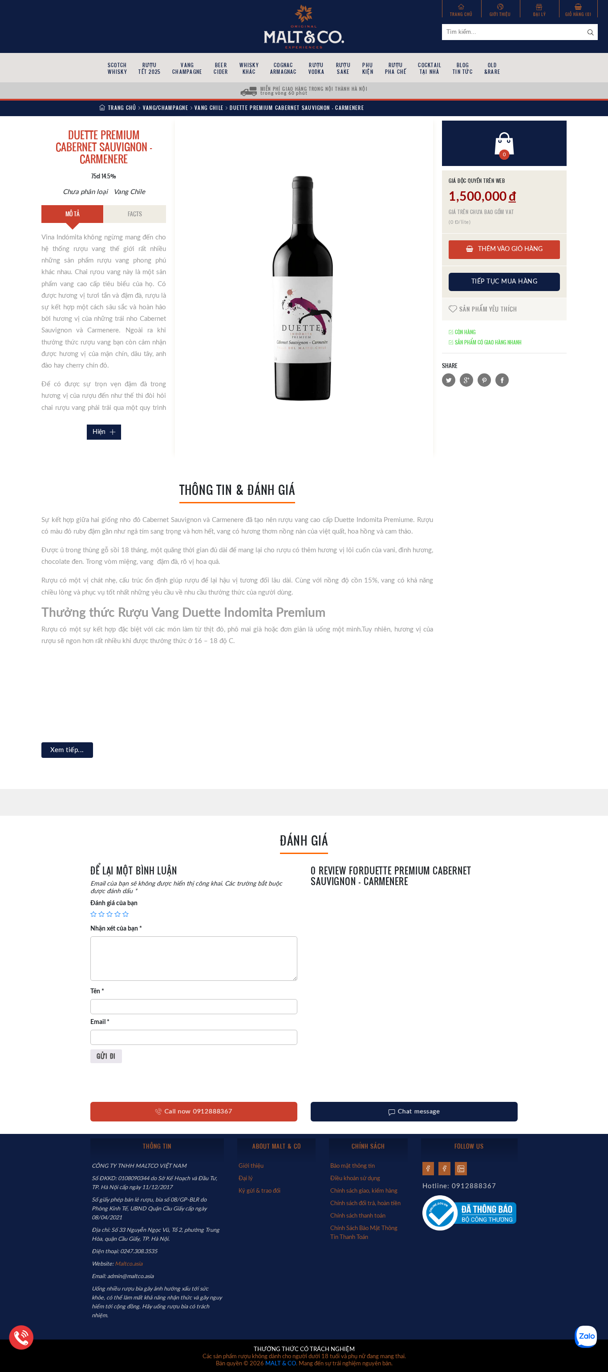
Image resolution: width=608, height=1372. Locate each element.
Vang (187, 68)
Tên (97, 991)
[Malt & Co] (304, 25)
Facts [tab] (135, 214)
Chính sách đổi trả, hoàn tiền (365, 1203)
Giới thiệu (500, 14)
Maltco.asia (129, 1264)
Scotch (117, 68)
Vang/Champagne (165, 107)
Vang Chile (209, 107)
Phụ (367, 68)
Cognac (283, 68)
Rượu (149, 68)
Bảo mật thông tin (352, 1166)
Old (492, 68)
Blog (463, 68)
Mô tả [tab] (72, 214)
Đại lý (539, 14)
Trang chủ (461, 14)
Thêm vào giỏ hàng (509, 249)
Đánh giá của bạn (114, 903)
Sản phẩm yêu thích (487, 309)
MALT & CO (280, 1364)
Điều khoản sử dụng (355, 1178)
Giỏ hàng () (578, 14)
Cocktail (429, 68)
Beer (221, 68)
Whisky (248, 68)
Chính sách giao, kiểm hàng (363, 1191)
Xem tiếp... (67, 750)
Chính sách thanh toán (357, 1215)
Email (99, 1022)
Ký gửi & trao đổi (259, 1191)
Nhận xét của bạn (116, 929)
